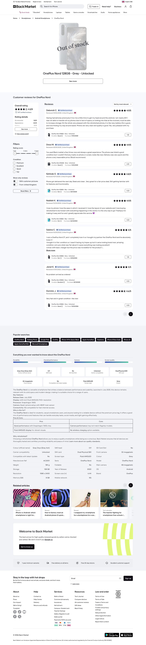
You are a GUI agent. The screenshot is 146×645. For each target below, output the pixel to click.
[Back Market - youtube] (24, 612)
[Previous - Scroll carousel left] (125, 485)
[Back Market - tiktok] (19, 612)
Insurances (58, 602)
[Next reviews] (131, 314)
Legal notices (99, 619)
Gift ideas (78, 605)
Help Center (38, 599)
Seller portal (58, 617)
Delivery (36, 602)
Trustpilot (16, 608)
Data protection (100, 613)
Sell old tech (58, 605)
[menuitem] (48, 12)
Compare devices (81, 599)
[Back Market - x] (19, 616)
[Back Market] (24, 6)
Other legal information (103, 616)
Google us (49, 539)
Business (117, 6)
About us (16, 596)
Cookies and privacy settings (102, 609)
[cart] (131, 6)
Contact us (37, 596)
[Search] (41, 6)
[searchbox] (63, 6)
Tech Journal (79, 596)
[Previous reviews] (125, 314)
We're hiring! (17, 605)
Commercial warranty (61, 599)
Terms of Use (99, 596)
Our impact (17, 602)
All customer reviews (82, 602)
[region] (73, 504)
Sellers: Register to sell (61, 614)
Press (15, 599)
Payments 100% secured (62, 620)
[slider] (14, 153)
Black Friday (79, 608)
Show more (50, 250)
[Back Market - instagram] (15, 612)
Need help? (106, 6)
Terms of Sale (99, 599)
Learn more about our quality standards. (84, 441)
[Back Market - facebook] (15, 616)
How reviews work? (23, 134)
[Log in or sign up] (125, 6)
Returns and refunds (40, 605)
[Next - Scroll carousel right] (131, 485)
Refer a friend (58, 596)
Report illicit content (102, 622)
